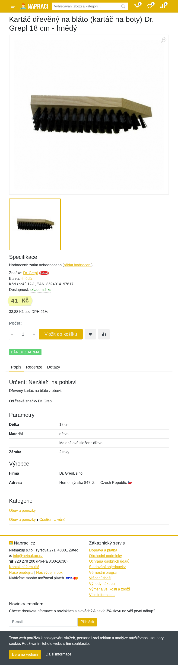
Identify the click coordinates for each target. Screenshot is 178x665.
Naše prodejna (21, 572)
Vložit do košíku (60, 334)
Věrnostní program (104, 572)
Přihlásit (87, 622)
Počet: (15, 323)
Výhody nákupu (102, 584)
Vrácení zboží (100, 578)
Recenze (34, 367)
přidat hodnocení (77, 265)
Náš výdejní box (49, 572)
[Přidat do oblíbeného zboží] (90, 334)
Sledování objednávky (107, 567)
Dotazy (53, 367)
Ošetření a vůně (52, 520)
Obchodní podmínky (105, 556)
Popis (16, 367)
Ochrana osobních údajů (109, 561)
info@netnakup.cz (28, 556)
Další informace (58, 654)
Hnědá (26, 278)
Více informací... (102, 595)
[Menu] (13, 6)
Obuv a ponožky (22, 510)
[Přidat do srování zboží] (104, 334)
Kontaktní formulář (24, 567)
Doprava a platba (103, 550)
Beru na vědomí (25, 654)
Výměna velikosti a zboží (109, 589)
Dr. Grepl (30, 273)
